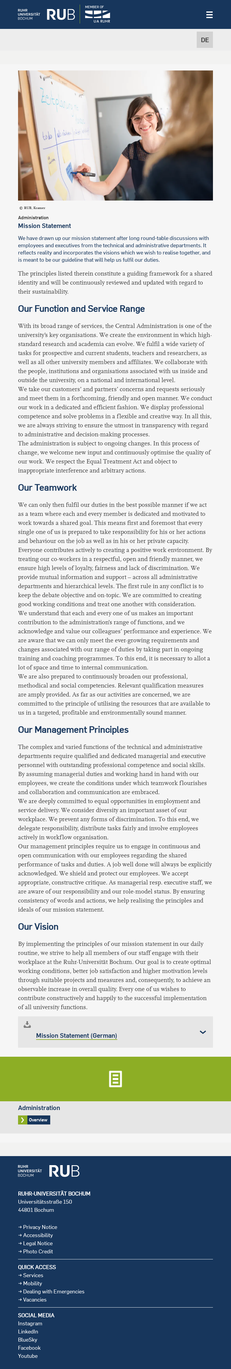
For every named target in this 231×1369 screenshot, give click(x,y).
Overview (115, 1095)
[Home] (42, 14)
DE (205, 40)
